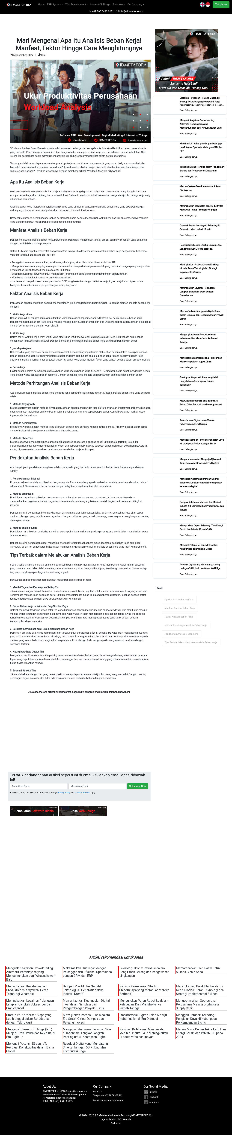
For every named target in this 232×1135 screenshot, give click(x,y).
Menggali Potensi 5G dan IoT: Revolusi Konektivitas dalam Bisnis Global (198, 547)
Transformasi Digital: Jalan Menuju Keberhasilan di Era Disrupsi (197, 422)
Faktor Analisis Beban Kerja (179, 616)
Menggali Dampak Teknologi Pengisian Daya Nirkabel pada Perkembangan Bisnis (202, 442)
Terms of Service (81, 792)
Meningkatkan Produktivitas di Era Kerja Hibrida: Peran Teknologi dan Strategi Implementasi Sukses (199, 268)
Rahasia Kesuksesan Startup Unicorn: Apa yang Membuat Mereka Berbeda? (201, 247)
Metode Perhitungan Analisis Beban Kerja (186, 625)
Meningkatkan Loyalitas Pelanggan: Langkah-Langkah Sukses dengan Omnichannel (197, 292)
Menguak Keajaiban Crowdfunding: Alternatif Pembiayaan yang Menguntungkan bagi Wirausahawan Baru (201, 124)
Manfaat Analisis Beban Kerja (180, 608)
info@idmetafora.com (131, 11)
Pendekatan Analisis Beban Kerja (181, 633)
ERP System (54, 4)
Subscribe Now (137, 786)
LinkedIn (153, 1092)
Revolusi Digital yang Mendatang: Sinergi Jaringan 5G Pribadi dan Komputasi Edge (200, 566)
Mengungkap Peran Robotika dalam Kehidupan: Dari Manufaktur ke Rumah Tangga (199, 338)
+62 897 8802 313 (113, 1095)
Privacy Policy (64, 792)
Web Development (75, 4)
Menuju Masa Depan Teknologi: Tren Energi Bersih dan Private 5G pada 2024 (201, 527)
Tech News (119, 4)
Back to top (116, 1123)
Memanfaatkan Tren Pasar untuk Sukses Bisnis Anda (198, 970)
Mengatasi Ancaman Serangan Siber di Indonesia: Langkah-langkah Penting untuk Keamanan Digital (201, 483)
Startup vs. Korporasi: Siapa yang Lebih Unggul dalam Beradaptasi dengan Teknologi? (199, 381)
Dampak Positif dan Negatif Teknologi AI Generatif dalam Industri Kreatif (200, 227)
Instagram (154, 1102)
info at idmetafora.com (111, 1100)
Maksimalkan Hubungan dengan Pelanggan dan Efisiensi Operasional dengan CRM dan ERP (201, 147)
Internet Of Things (100, 4)
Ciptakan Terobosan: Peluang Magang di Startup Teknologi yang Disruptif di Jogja (200, 100)
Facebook (153, 1097)
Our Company (135, 4)
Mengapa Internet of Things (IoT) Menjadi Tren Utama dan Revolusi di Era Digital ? (200, 461)
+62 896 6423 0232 (102, 11)
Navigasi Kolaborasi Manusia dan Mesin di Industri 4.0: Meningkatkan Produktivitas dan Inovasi (202, 506)
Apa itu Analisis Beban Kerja (179, 599)
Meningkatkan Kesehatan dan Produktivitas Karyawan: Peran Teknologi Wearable (201, 208)
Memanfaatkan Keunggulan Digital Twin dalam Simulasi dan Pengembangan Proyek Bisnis (201, 315)
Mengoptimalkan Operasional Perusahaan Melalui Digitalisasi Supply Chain (201, 360)
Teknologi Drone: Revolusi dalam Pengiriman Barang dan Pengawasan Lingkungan (202, 169)
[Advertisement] (79, 741)
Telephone (221, 4)
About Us (97, 1091)
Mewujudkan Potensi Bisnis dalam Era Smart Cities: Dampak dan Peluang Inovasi (201, 402)
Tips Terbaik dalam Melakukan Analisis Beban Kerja (191, 642)
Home (42, 4)
